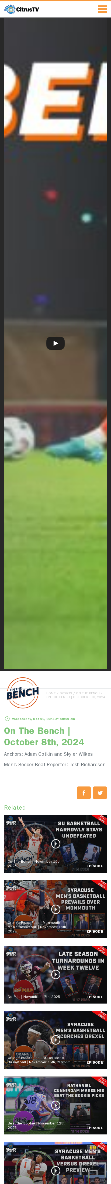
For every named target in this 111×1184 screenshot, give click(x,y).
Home (51, 693)
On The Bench (88, 693)
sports (66, 693)
